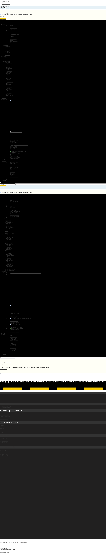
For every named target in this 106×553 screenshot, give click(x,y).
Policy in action (13, 165)
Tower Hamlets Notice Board (7, 396)
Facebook (2, 425)
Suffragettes (9, 93)
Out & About (5, 45)
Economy (12, 26)
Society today (12, 164)
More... (4, 161)
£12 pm (66, 389)
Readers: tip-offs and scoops (7, 406)
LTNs (11, 32)
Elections (11, 35)
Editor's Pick (7, 50)
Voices (11, 169)
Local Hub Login (6, 1)
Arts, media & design (14, 156)
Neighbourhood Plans (14, 34)
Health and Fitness (13, 147)
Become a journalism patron (5, 416)
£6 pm (39, 389)
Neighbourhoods (6, 61)
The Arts (6, 58)
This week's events (14, 140)
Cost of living (12, 36)
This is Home (12, 168)
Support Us (3, 19)
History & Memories (14, 167)
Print (3, 159)
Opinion (4, 98)
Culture (4, 56)
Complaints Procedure (4, 454)
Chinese (9, 84)
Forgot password (6, 4)
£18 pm (93, 389)
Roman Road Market (9, 95)
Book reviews (7, 52)
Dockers (9, 83)
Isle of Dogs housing (14, 41)
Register (4, 2)
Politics (11, 25)
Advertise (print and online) (5, 417)
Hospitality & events (14, 158)
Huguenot (9, 74)
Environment (12, 29)
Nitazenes (12, 40)
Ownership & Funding (4, 441)
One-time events (13, 142)
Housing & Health (13, 28)
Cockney (9, 90)
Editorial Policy (2, 451)
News (3, 24)
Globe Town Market (9, 96)
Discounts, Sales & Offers (15, 153)
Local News (9, 63)
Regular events (13, 141)
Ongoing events (13, 143)
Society (6, 57)
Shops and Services (14, 148)
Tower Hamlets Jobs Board (7, 397)
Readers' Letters (5, 399)
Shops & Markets (8, 48)
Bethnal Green (8, 69)
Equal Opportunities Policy (5, 455)
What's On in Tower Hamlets (7, 395)
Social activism (13, 163)
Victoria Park (7, 94)
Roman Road (7, 85)
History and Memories (9, 60)
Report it (4, 180)
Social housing (10, 82)
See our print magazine (4, 419)
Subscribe (2, 16)
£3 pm (12, 389)
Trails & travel (7, 55)
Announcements (13, 152)
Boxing (8, 75)
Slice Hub (4, 99)
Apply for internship (3, 442)
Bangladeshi (9, 68)
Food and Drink (13, 150)
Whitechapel (7, 62)
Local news (9, 78)
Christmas (7, 51)
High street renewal (14, 162)
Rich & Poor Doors (13, 42)
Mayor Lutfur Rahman (14, 37)
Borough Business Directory (7, 398)
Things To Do (7, 47)
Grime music (9, 91)
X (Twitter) (2, 426)
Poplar (6, 77)
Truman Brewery (13, 39)
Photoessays (12, 170)
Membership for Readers (4, 415)
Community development (15, 157)
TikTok (1, 429)
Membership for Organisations (5, 413)
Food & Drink (7, 46)
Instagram (2, 428)
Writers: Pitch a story (6, 407)
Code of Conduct (3, 450)
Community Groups (13, 146)
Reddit (1, 430)
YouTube (1, 432)
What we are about (3, 438)
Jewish (8, 67)
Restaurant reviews (9, 53)
